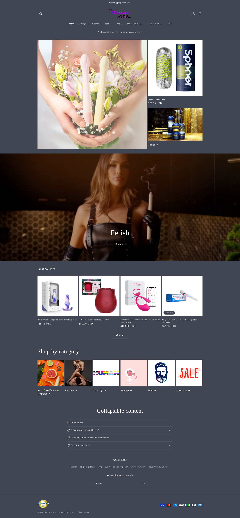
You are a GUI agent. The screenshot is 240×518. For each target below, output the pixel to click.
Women (124, 390)
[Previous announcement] (38, 3)
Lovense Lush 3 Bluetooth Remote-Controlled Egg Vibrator (140, 321)
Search (74, 467)
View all (120, 335)
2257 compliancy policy (116, 467)
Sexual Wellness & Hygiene (48, 392)
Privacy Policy (138, 467)
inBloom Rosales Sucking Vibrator (94, 320)
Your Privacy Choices (158, 467)
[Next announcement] (202, 3)
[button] (41, 13)
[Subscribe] (143, 483)
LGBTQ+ (98, 390)
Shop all (120, 244)
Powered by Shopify (67, 512)
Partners (69, 390)
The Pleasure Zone (51, 512)
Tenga (151, 144)
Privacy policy (83, 512)
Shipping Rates (87, 467)
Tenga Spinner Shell (156, 99)
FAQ (100, 467)
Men (150, 390)
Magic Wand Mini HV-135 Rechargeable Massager (179, 321)
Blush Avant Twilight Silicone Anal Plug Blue (57, 320)
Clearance (181, 390)
